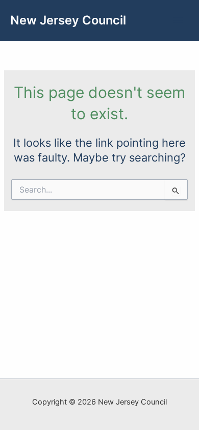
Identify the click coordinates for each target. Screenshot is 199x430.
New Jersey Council (68, 20)
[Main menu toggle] (178, 20)
